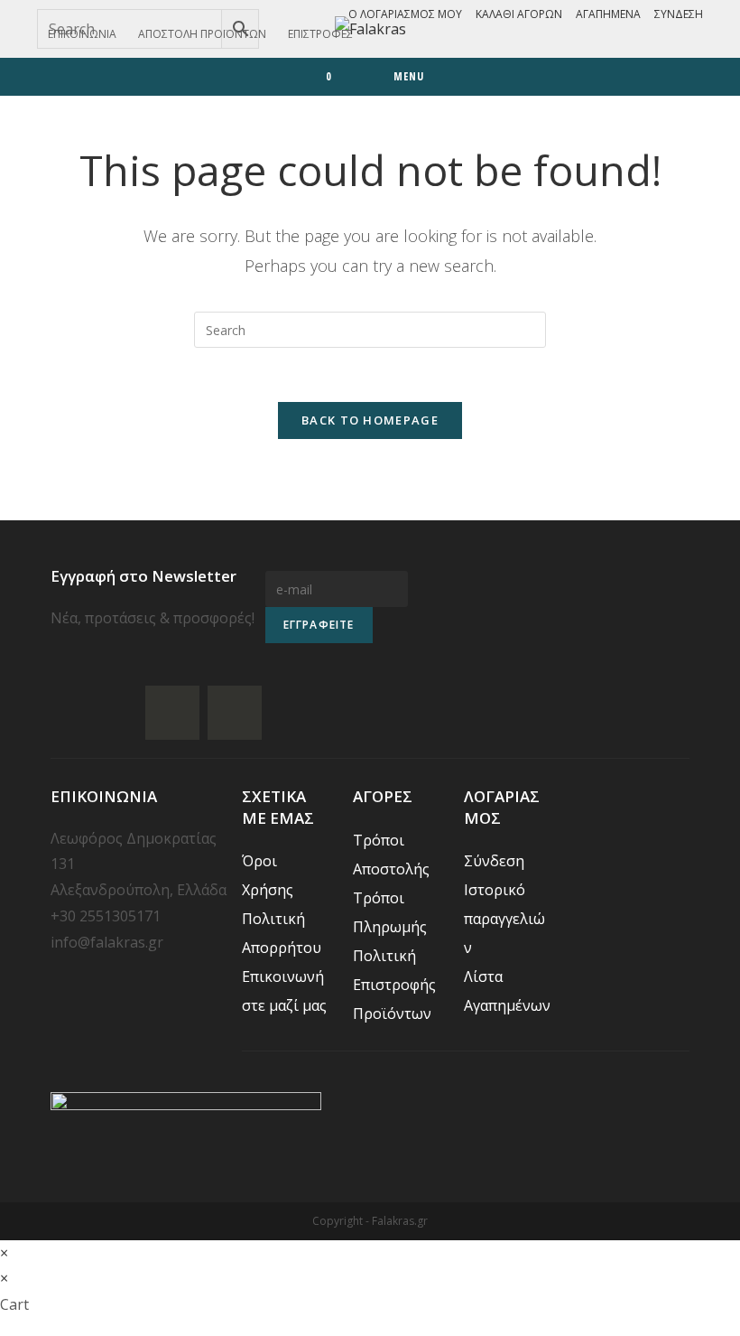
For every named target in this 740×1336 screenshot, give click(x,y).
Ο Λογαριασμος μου (405, 14)
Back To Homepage (370, 420)
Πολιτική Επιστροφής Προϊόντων (394, 984)
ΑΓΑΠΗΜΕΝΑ (608, 14)
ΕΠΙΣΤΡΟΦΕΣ (320, 34)
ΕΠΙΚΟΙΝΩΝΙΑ (82, 34)
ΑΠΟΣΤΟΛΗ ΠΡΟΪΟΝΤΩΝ (202, 34)
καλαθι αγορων (519, 14)
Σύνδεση (678, 14)
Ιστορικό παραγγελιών (504, 919)
